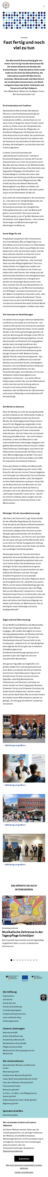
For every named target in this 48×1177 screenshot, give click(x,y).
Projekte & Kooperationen (14, 1014)
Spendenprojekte (10, 1115)
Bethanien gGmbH (11, 1090)
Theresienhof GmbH (11, 1086)
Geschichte (7, 1000)
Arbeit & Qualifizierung (13, 1036)
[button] (11, 960)
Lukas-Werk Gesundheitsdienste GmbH (20, 1079)
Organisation (8, 996)
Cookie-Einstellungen (24, 1172)
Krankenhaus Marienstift (14, 1040)
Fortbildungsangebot (12, 1010)
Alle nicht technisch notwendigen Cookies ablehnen (24, 1166)
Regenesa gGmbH (10, 1103)
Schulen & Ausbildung (12, 1007)
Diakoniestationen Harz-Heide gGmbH (19, 1100)
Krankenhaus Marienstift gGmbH (17, 1075)
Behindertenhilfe (10, 1033)
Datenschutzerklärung (13, 1151)
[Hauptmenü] (44, 6)
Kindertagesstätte (11, 1021)
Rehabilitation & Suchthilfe (14, 1043)
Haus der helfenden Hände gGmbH (18, 1082)
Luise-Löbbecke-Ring (12, 1017)
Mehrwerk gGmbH (11, 1072)
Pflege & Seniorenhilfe (12, 1047)
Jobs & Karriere (9, 1003)
